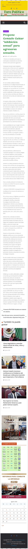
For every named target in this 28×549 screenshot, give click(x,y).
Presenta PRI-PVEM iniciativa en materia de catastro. (14, 310)
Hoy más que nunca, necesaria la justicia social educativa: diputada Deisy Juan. (13, 316)
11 (10, 512)
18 (10, 515)
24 (6, 518)
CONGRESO (6, 31)
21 (21, 515)
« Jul (3, 525)
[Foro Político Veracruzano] (14, 11)
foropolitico (14, 56)
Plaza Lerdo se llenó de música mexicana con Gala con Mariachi (14, 5)
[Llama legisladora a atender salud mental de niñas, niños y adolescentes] (14, 329)
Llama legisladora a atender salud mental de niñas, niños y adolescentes (13, 345)
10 (6, 512)
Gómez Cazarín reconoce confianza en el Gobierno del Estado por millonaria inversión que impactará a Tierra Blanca (14, 374)
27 (17, 518)
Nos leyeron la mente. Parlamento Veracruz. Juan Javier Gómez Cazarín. (12, 403)
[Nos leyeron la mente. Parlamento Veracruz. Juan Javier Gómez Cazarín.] (14, 386)
